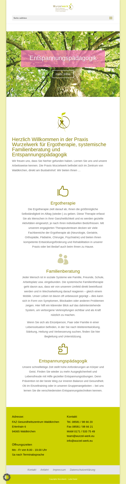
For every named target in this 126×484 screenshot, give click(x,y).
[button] (7, 477)
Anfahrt (44, 469)
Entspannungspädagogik (63, 58)
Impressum (59, 469)
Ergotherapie (63, 203)
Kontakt (32, 469)
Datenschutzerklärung (82, 469)
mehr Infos (63, 74)
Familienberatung (63, 271)
